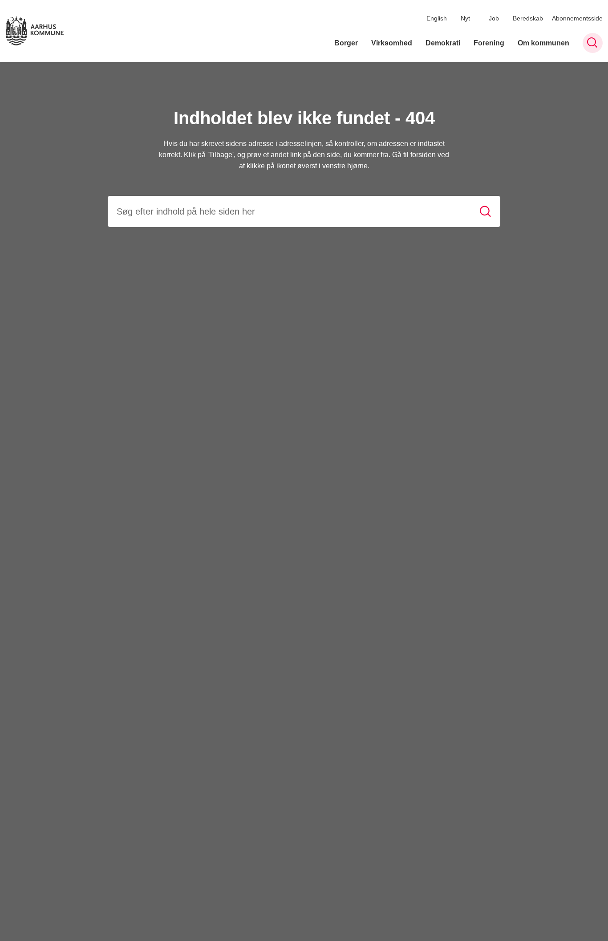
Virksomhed (391, 43)
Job (494, 18)
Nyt (465, 18)
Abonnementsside (577, 18)
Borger (346, 43)
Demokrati (443, 43)
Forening (489, 43)
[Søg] (485, 211)
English (436, 18)
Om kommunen (543, 43)
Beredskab (528, 18)
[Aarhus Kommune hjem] (35, 30)
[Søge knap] (593, 43)
